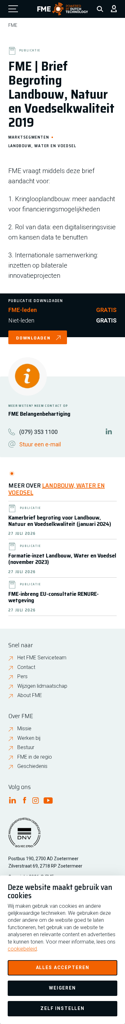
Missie (24, 728)
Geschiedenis (32, 766)
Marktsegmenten (28, 137)
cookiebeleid (22, 949)
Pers (22, 676)
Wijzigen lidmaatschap (42, 686)
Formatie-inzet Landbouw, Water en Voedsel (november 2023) (62, 558)
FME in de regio (34, 757)
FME (12, 25)
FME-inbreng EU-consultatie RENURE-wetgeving (53, 597)
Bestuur (25, 747)
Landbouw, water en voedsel (42, 145)
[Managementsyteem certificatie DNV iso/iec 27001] (24, 836)
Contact (26, 667)
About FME (29, 695)
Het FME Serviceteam (41, 658)
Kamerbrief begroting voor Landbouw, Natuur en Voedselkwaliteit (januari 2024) (59, 520)
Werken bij (28, 738)
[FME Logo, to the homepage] (62, 9)
